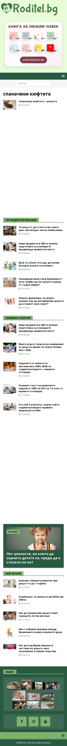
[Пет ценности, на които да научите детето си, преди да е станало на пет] (33, 538)
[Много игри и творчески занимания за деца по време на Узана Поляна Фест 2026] (9, 347)
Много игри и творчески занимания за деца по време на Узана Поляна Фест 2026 (41, 347)
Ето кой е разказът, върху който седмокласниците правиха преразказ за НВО (39, 407)
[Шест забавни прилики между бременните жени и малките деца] (9, 632)
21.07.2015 (25, 587)
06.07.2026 (25, 354)
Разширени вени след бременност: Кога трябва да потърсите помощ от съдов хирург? (40, 281)
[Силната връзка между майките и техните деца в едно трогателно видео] (53, 686)
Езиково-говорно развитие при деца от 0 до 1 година (38, 582)
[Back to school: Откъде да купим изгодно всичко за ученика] (9, 265)
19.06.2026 (25, 376)
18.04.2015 (25, 105)
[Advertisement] (27, 165)
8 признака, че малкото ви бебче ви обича (41, 598)
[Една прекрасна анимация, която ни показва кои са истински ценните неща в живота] (33, 705)
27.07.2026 (25, 288)
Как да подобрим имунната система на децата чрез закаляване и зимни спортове (37, 648)
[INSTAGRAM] (33, 721)
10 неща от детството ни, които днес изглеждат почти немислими (40, 229)
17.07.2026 (25, 307)
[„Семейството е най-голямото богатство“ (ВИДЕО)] (38, 686)
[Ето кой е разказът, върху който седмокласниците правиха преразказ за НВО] (9, 406)
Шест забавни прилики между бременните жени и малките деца (40, 631)
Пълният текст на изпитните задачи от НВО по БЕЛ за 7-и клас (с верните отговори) (41, 388)
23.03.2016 (25, 603)
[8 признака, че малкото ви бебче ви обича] (9, 599)
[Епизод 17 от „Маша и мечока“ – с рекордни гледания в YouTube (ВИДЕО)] (18, 705)
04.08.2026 (25, 269)
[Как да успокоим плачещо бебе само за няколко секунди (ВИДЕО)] (18, 695)
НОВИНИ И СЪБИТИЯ (18, 317)
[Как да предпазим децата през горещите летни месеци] (9, 616)
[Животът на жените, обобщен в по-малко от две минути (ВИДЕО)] (13, 686)
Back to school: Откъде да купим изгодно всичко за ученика (39, 264)
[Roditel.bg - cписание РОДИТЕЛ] (33, 13)
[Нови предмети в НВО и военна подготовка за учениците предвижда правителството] (9, 247)
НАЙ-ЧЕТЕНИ (13, 573)
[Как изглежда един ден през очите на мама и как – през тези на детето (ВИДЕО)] (33, 696)
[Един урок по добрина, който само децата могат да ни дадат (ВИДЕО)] (47, 696)
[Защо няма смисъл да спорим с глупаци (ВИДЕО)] (47, 705)
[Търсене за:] (33, 83)
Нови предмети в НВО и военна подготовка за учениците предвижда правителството (38, 246)
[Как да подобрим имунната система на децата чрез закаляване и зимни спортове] (9, 646)
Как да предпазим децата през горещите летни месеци (38, 614)
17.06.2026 (25, 395)
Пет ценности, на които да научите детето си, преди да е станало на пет (33, 558)
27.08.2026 (25, 234)
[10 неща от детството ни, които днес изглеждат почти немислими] (9, 230)
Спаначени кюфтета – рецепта (38, 101)
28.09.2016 (25, 636)
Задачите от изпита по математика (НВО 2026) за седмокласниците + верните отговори (37, 368)
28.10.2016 (25, 655)
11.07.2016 (25, 619)
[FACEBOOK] (22, 721)
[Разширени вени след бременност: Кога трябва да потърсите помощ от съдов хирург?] (9, 282)
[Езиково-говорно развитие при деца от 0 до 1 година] (9, 583)
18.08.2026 (25, 253)
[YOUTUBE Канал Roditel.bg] (45, 721)
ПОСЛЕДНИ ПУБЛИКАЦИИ (21, 220)
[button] (62, 75)
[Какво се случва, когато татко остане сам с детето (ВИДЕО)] (26, 685)
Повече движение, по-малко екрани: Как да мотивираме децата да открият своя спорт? (41, 300)
